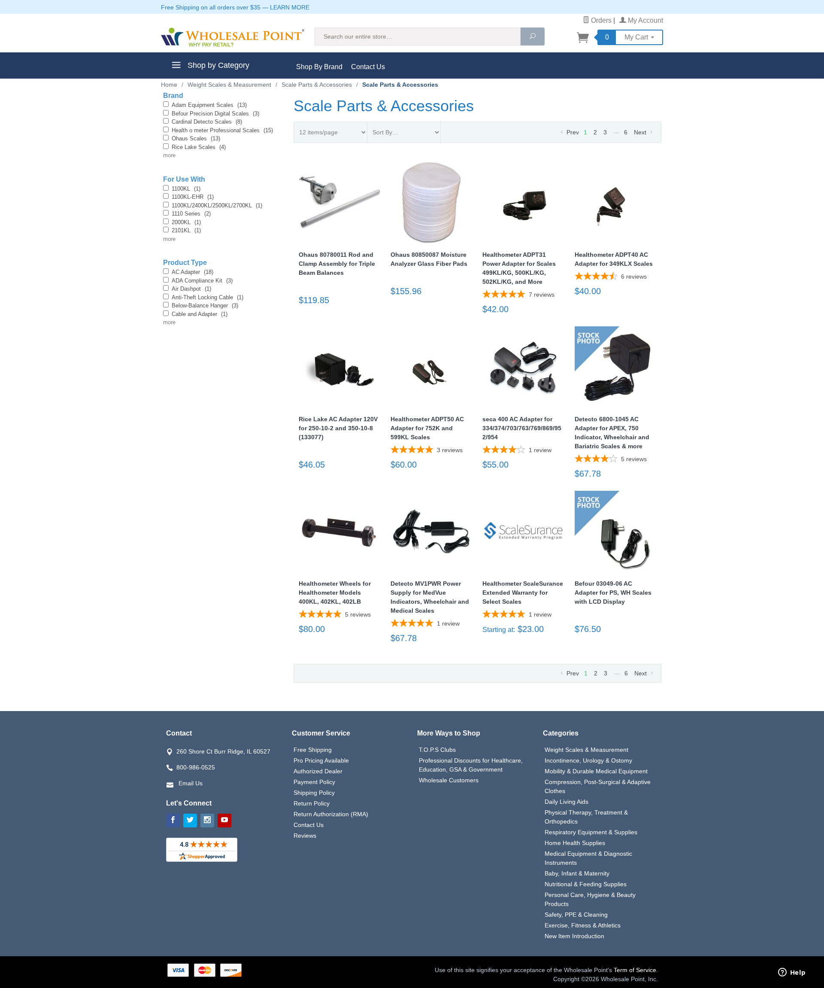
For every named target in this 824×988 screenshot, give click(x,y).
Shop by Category (217, 65)
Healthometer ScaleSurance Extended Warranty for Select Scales (522, 592)
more (169, 155)
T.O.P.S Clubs (437, 749)
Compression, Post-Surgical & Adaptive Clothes (598, 786)
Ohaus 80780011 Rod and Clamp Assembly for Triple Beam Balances (337, 263)
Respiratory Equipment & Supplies (591, 832)
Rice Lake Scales (199, 147)
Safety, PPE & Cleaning (576, 914)
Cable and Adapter (199, 314)
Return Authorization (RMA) (331, 814)
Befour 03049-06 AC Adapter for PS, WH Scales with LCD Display (613, 592)
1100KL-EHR (193, 197)
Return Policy (312, 803)
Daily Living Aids (566, 801)
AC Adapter (192, 272)
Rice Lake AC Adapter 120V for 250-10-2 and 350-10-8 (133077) (338, 428)
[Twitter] (190, 820)
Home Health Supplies (575, 842)
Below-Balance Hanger (205, 305)
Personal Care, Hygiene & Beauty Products (590, 899)
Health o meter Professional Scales (222, 130)
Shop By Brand (319, 66)
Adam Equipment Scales (209, 105)
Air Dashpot (191, 289)
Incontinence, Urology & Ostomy (588, 760)
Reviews (305, 835)
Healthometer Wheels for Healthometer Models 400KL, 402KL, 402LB (335, 592)
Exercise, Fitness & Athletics (583, 925)
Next (641, 132)
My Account (644, 20)
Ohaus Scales (196, 138)
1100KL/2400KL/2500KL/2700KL (217, 205)
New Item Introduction (574, 936)
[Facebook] (173, 820)
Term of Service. (636, 970)
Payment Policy (314, 781)
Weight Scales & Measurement (586, 749)
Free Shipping (313, 749)
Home (169, 84)
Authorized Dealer (318, 771)
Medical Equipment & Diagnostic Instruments (588, 858)
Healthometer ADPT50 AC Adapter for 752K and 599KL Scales (427, 428)
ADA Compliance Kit (202, 280)
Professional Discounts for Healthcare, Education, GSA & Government (471, 765)
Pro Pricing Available (321, 760)
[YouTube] (224, 820)
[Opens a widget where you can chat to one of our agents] (791, 973)
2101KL (186, 230)
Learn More (289, 7)
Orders (600, 20)
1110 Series (191, 213)
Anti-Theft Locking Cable (207, 297)
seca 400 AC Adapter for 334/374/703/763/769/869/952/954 (521, 428)
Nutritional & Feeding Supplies (586, 884)
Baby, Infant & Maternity (577, 873)
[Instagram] (207, 820)
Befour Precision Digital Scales (215, 113)
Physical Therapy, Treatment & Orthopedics (586, 817)
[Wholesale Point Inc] (232, 37)
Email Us (191, 783)
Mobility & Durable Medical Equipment (596, 771)
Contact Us (368, 66)
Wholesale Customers (449, 780)
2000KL (186, 222)
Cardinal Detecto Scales (207, 122)
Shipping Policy (314, 792)
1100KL (186, 188)
